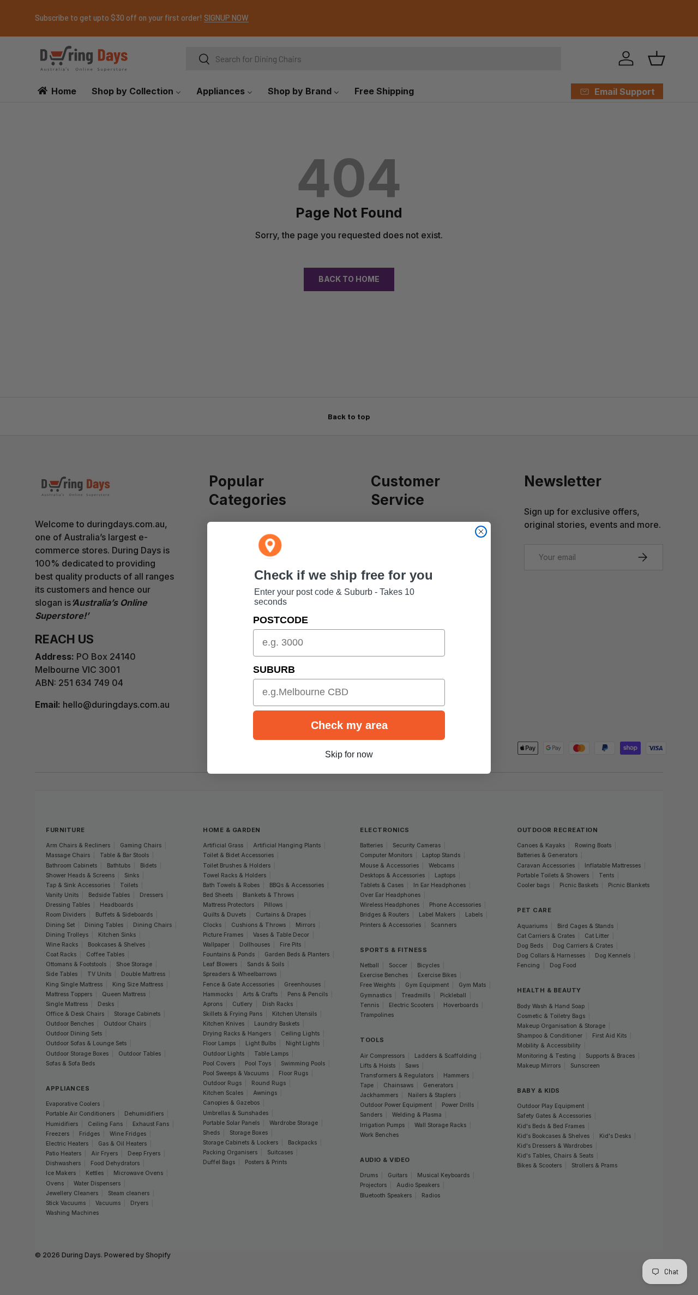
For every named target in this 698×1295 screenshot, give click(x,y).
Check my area (349, 725)
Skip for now (349, 754)
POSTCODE (280, 620)
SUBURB (274, 669)
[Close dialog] (481, 531)
